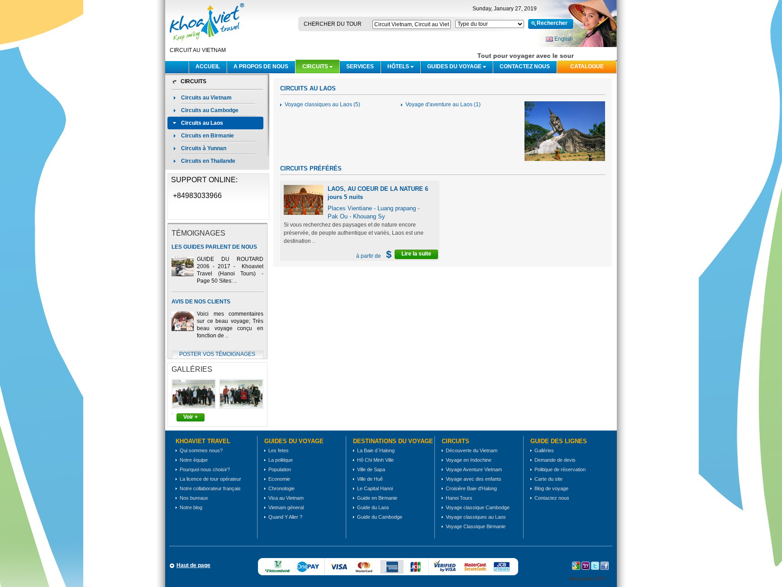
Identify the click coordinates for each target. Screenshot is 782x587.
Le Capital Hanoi (375, 488)
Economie (279, 479)
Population (279, 469)
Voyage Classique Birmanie (475, 526)
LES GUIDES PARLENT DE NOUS (214, 247)
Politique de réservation (560, 469)
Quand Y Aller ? (285, 517)
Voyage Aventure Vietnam (474, 469)
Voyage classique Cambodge (478, 507)
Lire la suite (416, 254)
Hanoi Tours (459, 498)
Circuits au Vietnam (206, 98)
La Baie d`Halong (376, 450)
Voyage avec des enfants (473, 479)
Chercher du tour (333, 24)
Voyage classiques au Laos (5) (322, 104)
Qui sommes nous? (201, 450)
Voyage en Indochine (468, 460)
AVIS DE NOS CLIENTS (201, 301)
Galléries (544, 450)
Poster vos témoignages (217, 354)
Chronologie (281, 488)
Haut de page (193, 565)
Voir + (190, 417)
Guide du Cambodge (379, 517)
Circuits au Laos (202, 123)
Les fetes (278, 450)
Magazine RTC (587, 579)
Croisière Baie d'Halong (471, 488)
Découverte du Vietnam (471, 450)
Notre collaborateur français (210, 488)
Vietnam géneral (286, 507)
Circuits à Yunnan (203, 148)
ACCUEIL (208, 66)
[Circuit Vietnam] (206, 44)
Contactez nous (525, 66)
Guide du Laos (373, 507)
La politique (280, 460)
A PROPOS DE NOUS (261, 66)
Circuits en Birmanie (207, 136)
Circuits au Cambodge (209, 110)
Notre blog (191, 507)
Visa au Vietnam (286, 498)
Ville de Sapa (371, 469)
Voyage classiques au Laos (476, 517)
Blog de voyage (551, 488)
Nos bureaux (194, 498)
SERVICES (360, 66)
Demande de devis (555, 460)
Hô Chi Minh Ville (375, 460)
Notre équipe (194, 460)
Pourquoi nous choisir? (205, 469)
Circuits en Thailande (208, 161)
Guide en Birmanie (377, 498)
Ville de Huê (370, 479)
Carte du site (548, 479)
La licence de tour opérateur (210, 479)
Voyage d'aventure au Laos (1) (443, 104)
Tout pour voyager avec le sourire (525, 55)
